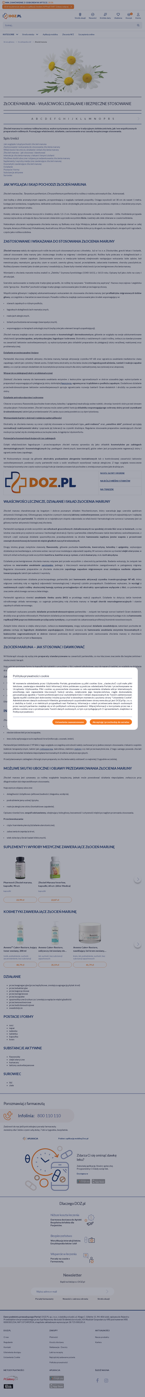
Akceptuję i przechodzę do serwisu (111, 722)
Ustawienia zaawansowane (69, 722)
